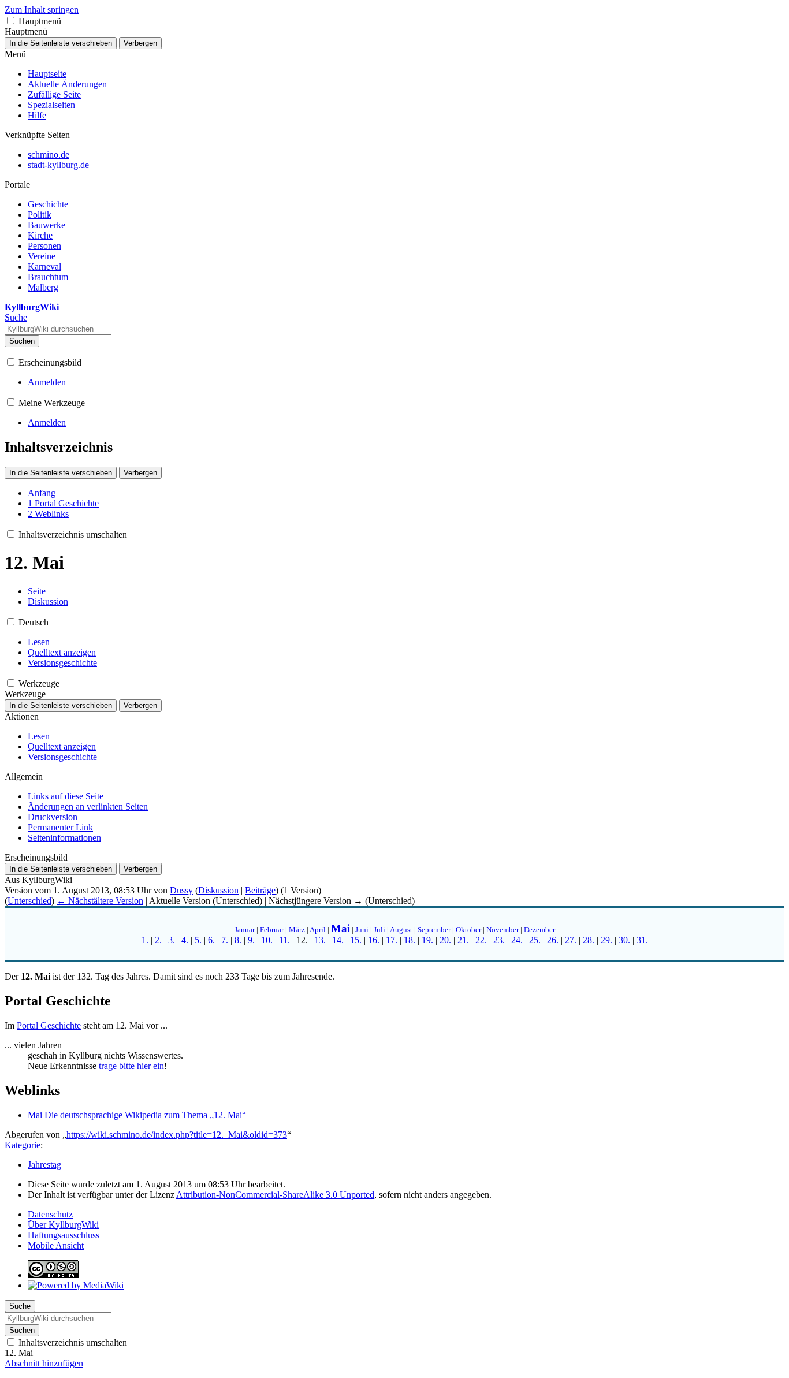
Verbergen (140, 43)
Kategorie (22, 1145)
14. (338, 940)
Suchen (22, 341)
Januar (245, 929)
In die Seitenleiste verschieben (60, 43)
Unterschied (29, 901)
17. (391, 940)
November (502, 929)
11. (284, 940)
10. (267, 940)
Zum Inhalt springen (42, 9)
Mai (340, 928)
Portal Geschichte (49, 1025)
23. (499, 940)
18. (409, 940)
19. (427, 940)
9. (251, 940)
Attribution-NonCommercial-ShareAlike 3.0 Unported (275, 1195)
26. (553, 940)
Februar (272, 929)
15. (356, 940)
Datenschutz (50, 1214)
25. (535, 940)
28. (588, 940)
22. (481, 940)
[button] (10, 20)
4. (184, 940)
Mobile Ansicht (56, 1245)
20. (445, 940)
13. (320, 940)
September (434, 929)
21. (463, 940)
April (318, 929)
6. (211, 940)
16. (373, 940)
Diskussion (218, 890)
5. (198, 940)
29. (606, 940)
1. (145, 940)
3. (171, 940)
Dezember (539, 929)
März (297, 929)
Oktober (468, 929)
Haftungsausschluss (63, 1235)
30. (624, 940)
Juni (362, 929)
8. (238, 940)
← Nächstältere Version (100, 901)
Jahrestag (44, 1165)
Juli (379, 929)
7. (224, 940)
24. (517, 940)
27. (570, 940)
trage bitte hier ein (131, 1066)
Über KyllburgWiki (63, 1225)
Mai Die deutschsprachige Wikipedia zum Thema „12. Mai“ (137, 1115)
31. (642, 940)
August (401, 929)
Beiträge (260, 890)
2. (158, 940)
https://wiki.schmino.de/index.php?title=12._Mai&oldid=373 (176, 1134)
